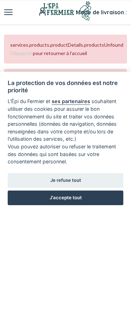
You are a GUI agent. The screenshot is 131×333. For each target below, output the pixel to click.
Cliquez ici (21, 53)
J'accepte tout (66, 197)
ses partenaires (71, 101)
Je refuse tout (65, 180)
